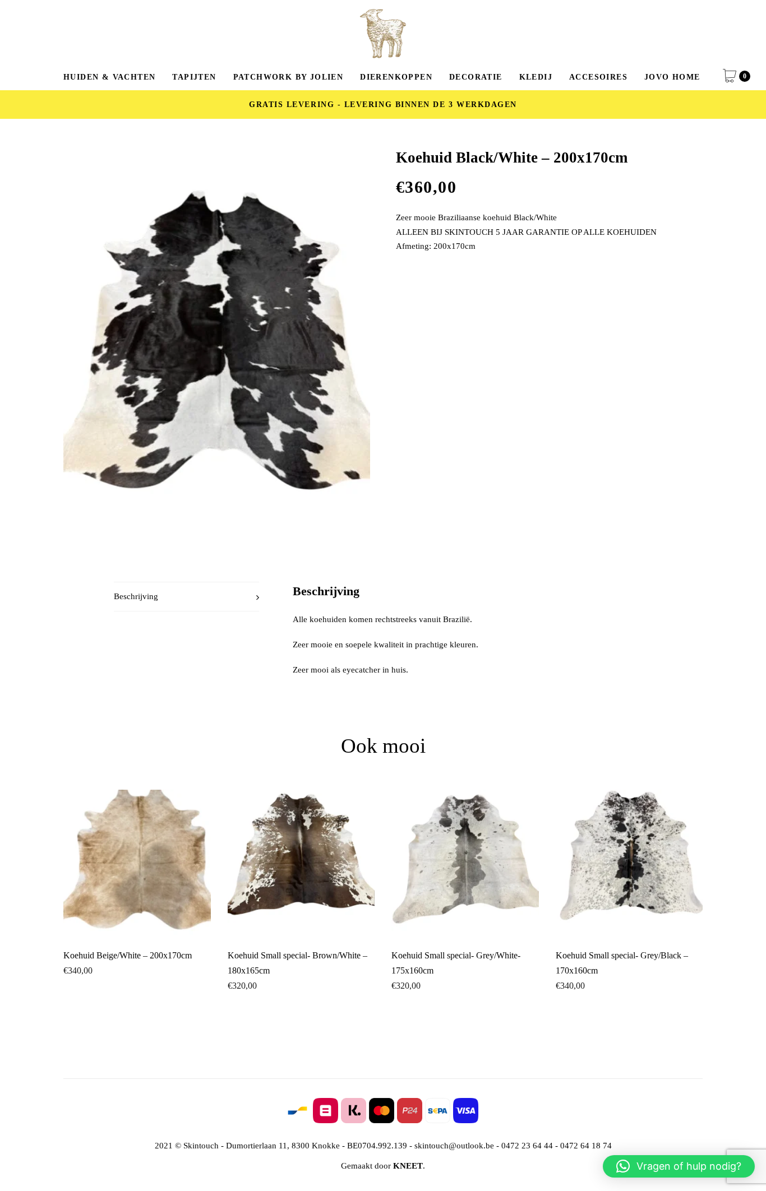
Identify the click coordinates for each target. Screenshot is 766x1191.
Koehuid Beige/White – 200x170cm (127, 955)
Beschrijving (136, 596)
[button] (679, 1166)
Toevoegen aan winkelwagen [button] (136, 918)
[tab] (186, 596)
